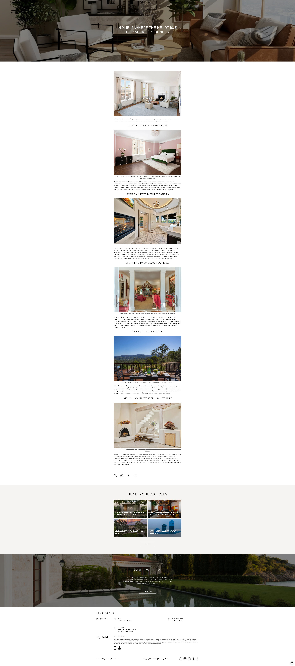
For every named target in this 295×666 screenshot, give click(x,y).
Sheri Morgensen (138, 382)
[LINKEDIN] (189, 658)
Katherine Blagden (132, 449)
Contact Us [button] (147, 591)
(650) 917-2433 (177, 620)
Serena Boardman (131, 176)
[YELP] (197, 658)
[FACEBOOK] (180, 658)
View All (147, 544)
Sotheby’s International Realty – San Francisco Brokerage (158, 382)
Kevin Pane (139, 245)
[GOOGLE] (193, 658)
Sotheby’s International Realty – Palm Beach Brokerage (160, 313)
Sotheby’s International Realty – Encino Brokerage (156, 245)
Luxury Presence (112, 659)
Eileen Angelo (146, 176)
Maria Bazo (139, 176)
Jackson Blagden (143, 449)
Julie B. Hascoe (156, 176)
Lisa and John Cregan (138, 313)
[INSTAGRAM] (185, 658)
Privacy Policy (164, 659)
